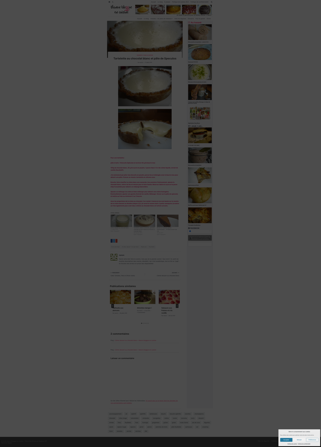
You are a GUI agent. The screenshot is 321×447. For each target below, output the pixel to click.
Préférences (312, 440)
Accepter (286, 440)
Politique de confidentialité (304, 443)
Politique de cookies (292, 443)
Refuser (299, 440)
